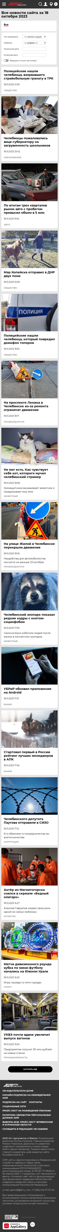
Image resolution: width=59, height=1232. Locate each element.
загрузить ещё (30, 1069)
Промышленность (16, 1057)
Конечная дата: (11, 55)
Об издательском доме (17, 1090)
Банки (8, 704)
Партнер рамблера (28, 1217)
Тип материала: (11, 37)
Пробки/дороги (14, 422)
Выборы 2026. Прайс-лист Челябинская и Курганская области (27, 1123)
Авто (7, 225)
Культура (10, 916)
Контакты (35, 1102)
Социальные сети (14, 1106)
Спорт (8, 987)
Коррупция (11, 842)
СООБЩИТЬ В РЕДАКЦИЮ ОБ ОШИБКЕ (25, 1129)
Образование (12, 157)
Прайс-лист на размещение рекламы (26, 1110)
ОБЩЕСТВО (10, 90)
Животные (11, 496)
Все (6, 24)
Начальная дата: (11, 49)
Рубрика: (8, 43)
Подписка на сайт (14, 1102)
